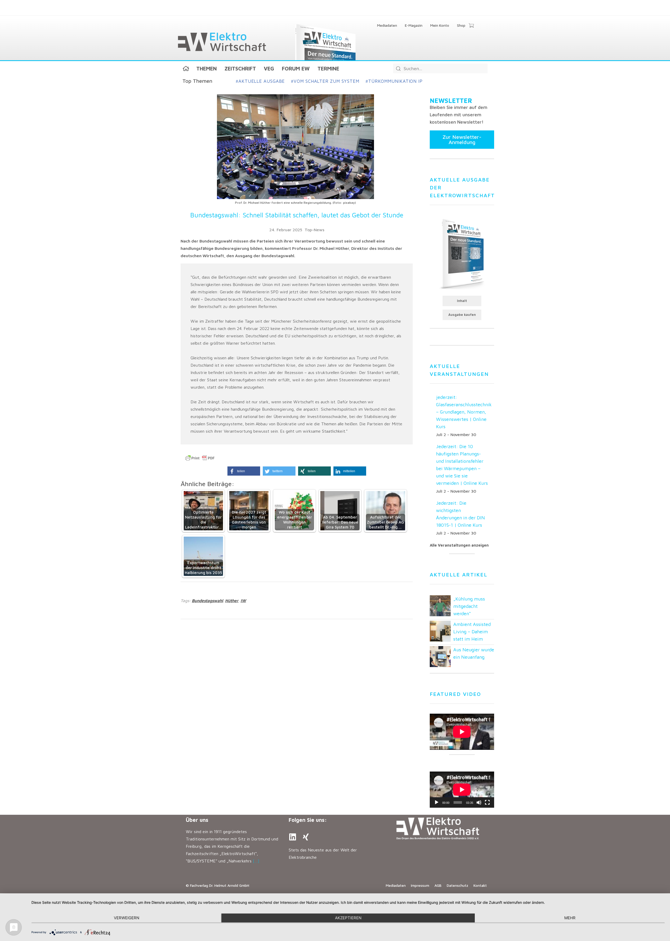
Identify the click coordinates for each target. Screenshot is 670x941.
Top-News (314, 229)
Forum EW (296, 68)
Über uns (197, 820)
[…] (256, 861)
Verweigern (126, 917)
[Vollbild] (487, 802)
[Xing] (306, 837)
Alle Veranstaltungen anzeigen (459, 545)
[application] (462, 790)
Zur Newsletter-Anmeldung (462, 139)
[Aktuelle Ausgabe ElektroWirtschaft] (462, 253)
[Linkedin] (293, 837)
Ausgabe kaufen (462, 315)
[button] (243, 471)
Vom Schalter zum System (325, 81)
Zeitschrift (240, 68)
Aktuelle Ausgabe (260, 81)
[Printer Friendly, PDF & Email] (200, 458)
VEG (269, 68)
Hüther (231, 600)
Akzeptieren (348, 917)
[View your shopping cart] (471, 26)
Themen (206, 68)
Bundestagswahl (207, 600)
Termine (328, 68)
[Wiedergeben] (436, 802)
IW (243, 600)
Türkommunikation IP (394, 81)
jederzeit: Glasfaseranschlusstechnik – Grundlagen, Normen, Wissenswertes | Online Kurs (464, 411)
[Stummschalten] (479, 802)
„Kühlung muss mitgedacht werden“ (469, 606)
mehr (570, 917)
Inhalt (462, 301)
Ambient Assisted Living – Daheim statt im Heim (472, 631)
